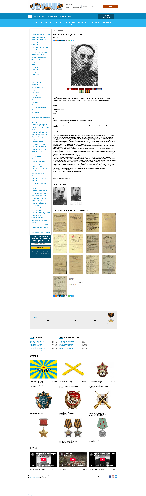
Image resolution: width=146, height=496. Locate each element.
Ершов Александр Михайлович (66, 348)
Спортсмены (36, 156)
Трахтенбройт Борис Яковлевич (37, 348)
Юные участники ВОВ (40, 225)
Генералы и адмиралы (40, 47)
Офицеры (35, 105)
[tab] (41, 32)
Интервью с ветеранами (41, 232)
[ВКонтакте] (54, 40)
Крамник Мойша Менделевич (37, 342)
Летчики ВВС (37, 92)
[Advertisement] (40, 281)
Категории (36, 16)
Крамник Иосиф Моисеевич (36, 344)
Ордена (35, 42)
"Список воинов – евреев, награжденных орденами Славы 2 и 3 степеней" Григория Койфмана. (68, 441)
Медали (35, 44)
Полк (34, 72)
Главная (43, 16)
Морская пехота (38, 90)
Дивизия (35, 67)
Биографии (50, 16)
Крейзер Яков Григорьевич (65, 350)
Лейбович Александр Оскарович (67, 342)
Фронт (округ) (37, 59)
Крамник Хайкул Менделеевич (37, 341)
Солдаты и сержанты (40, 107)
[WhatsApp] (69, 40)
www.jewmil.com (34, 477)
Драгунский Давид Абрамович (66, 341)
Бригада (35, 69)
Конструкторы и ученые (41, 117)
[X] (60, 40)
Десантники (36, 97)
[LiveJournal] (64, 40)
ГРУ (33, 80)
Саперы (35, 102)
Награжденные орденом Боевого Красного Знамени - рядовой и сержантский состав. (67, 413)
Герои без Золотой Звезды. (36, 440)
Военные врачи (38, 142)
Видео (56, 16)
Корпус (34, 64)
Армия (34, 62)
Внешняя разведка (39, 57)
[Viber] (66, 40)
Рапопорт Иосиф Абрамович (66, 345)
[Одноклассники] (56, 40)
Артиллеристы (37, 87)
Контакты (67, 16)
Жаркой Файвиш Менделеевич (66, 344)
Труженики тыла (38, 173)
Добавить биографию (106, 16)
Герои (34, 32)
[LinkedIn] (62, 40)
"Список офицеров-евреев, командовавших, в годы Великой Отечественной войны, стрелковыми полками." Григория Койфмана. (97, 413)
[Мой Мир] (58, 40)
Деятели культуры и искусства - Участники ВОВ (40, 127)
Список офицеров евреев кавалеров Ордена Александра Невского (39, 412)
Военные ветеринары (40, 144)
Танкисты (35, 85)
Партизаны (36, 110)
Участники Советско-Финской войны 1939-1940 (40, 220)
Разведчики (36, 95)
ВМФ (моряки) (37, 82)
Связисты (35, 100)
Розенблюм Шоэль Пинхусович (37, 350)
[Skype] (71, 40)
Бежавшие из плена (39, 191)
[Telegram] (73, 40)
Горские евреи (37, 176)
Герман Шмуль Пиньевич (36, 347)
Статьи (61, 16)
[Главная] (46, 6)
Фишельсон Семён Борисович (66, 347)
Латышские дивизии (39, 178)
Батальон (35, 75)
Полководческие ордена (41, 35)
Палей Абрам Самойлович (36, 345)
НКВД (34, 77)
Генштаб (35, 50)
